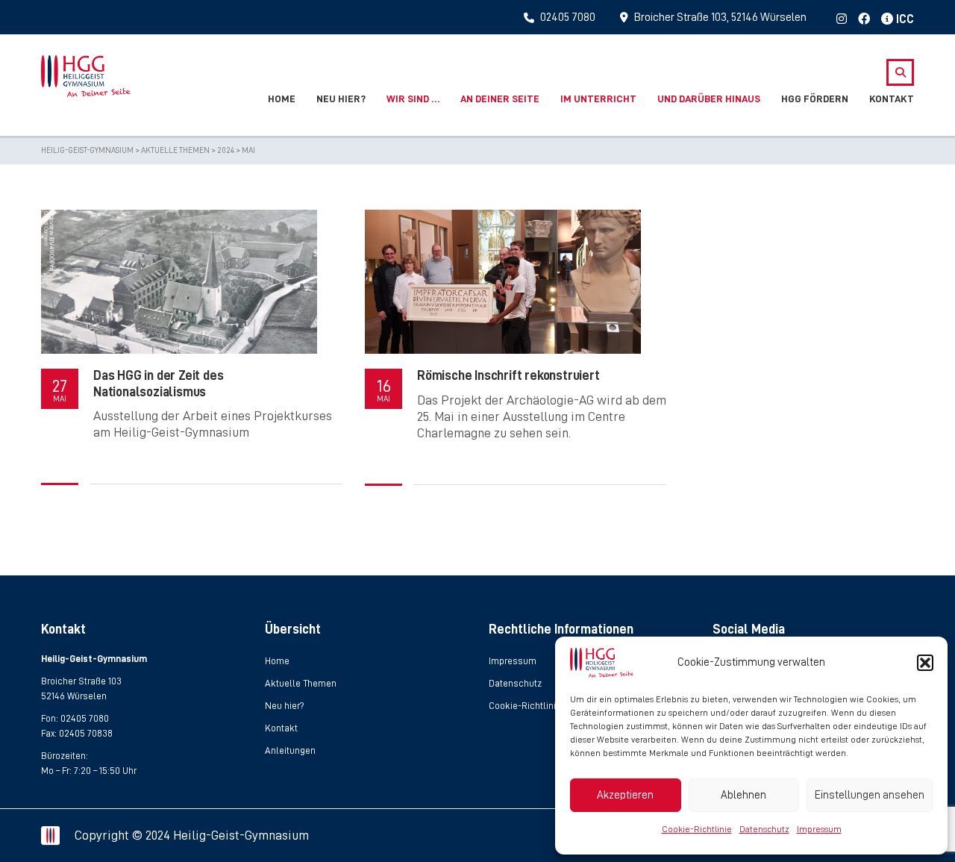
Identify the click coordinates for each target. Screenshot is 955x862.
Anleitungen (290, 750)
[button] (925, 662)
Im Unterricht (598, 98)
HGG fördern (814, 98)
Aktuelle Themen (300, 683)
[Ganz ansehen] (179, 282)
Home (281, 98)
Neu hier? (341, 98)
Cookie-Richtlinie (697, 829)
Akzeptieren (625, 795)
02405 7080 (84, 718)
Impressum (819, 829)
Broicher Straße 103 (81, 681)
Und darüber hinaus (708, 98)
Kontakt (891, 98)
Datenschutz (764, 829)
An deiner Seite (499, 98)
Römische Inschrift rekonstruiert (508, 375)
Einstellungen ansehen (869, 795)
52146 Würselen (74, 696)
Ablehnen (743, 795)
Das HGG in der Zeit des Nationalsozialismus (158, 384)
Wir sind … (412, 98)
